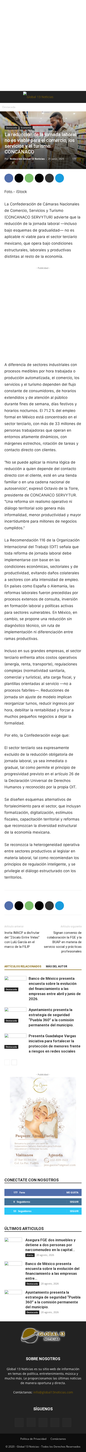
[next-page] (14, 1062)
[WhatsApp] (29, 178)
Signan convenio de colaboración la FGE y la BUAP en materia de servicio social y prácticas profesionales (63, 942)
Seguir (74, 1201)
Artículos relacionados (22, 966)
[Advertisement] (43, 45)
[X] (19, 178)
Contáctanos (58, 1439)
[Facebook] (8, 178)
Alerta (30, 1255)
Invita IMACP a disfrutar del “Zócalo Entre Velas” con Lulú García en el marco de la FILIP (21, 940)
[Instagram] (31, 1422)
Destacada (8, 107)
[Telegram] (59, 178)
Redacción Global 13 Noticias (27, 158)
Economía (26, 127)
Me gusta (72, 1192)
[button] (7, 97)
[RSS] (54, 1422)
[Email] (39, 178)
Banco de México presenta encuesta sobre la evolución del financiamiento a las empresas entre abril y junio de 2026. (55, 988)
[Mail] (43, 1422)
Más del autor (56, 966)
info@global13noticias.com (53, 1392)
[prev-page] (7, 1062)
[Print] (49, 178)
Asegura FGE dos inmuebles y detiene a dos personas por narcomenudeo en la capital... (50, 1245)
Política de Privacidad (33, 1439)
